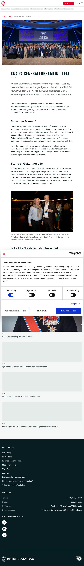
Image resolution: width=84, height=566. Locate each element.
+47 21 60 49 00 (75, 498)
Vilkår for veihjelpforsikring (13, 485)
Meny (78, 3)
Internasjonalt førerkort (11, 461)
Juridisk (5, 473)
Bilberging (6, 453)
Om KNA (6, 469)
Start (3, 16)
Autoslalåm (5, 9)
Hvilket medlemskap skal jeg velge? (17, 481)
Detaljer (73, 304)
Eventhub (48, 9)
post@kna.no (76, 502)
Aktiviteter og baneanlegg (63, 9)
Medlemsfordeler (9, 465)
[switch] (32, 295)
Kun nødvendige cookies (15, 311)
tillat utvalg (42, 311)
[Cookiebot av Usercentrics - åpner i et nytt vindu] (71, 254)
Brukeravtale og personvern (14, 477)
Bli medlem (69, 3)
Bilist (9, 16)
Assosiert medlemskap (20, 9)
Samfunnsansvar (36, 9)
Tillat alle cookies (68, 311)
